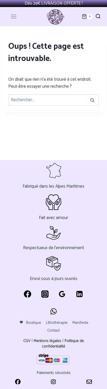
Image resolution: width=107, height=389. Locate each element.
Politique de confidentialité (63, 344)
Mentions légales (47, 341)
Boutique (33, 322)
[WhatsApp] (53, 311)
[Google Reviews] (62, 294)
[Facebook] (27, 294)
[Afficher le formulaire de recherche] (98, 16)
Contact (53, 330)
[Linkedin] (79, 294)
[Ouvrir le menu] (17, 16)
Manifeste (80, 322)
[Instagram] (45, 294)
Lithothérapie (57, 322)
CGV (26, 341)
